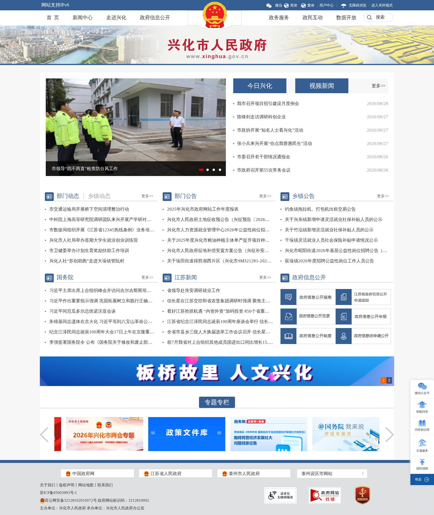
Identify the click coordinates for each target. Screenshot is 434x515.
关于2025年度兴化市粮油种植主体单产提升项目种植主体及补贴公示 (220, 240)
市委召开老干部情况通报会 (263, 156)
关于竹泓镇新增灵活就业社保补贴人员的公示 (329, 229)
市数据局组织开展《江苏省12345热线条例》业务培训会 (102, 229)
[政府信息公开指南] (308, 297)
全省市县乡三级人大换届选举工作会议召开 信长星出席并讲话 (220, 332)
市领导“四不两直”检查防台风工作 (85, 168)
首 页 (53, 17)
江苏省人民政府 (165, 473)
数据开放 (346, 17)
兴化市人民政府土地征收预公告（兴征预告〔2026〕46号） (220, 219)
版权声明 (66, 485)
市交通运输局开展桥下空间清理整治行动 (89, 209)
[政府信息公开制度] (308, 336)
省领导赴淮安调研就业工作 (193, 290)
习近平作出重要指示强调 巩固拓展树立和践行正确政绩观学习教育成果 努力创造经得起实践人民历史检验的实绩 (102, 300)
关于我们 (47, 485)
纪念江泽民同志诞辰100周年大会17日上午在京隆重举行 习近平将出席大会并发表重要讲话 (102, 332)
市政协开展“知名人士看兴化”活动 (270, 130)
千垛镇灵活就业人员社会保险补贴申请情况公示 (331, 240)
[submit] (369, 18)
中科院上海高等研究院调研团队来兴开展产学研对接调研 (102, 219)
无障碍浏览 (357, 5)
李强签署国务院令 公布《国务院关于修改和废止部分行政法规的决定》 (102, 342)
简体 (293, 5)
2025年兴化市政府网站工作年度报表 (203, 209)
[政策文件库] (174, 433)
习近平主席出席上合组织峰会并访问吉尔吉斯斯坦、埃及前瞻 (102, 290)
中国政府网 (82, 473)
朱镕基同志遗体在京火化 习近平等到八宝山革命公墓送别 (102, 321)
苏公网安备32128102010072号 (71, 500)
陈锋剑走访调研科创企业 (261, 116)
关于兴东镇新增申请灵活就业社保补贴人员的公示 (333, 219)
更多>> (378, 85)
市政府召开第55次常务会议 (264, 170)
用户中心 (326, 5)
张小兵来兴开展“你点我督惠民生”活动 (274, 143)
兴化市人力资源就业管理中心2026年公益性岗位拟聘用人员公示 (220, 229)
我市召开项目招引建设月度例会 (268, 103)
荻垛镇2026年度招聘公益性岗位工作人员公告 (329, 261)
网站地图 (86, 485)
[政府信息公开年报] (363, 317)
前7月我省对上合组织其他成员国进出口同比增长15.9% (220, 342)
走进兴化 (116, 17)
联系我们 (105, 485)
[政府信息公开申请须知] (363, 297)
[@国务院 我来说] (339, 433)
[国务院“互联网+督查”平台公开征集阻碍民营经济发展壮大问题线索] (257, 433)
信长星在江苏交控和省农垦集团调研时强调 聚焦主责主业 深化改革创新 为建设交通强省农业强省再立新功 (220, 300)
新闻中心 (83, 17)
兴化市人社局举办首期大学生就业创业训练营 (93, 240)
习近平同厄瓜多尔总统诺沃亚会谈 (82, 311)
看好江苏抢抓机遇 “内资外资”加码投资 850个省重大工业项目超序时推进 (220, 311)
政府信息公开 (155, 17)
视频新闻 (321, 85)
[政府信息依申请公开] (363, 336)
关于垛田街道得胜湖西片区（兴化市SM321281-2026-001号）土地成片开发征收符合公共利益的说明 (220, 261)
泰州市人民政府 (244, 473)
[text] (380, 17)
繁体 (310, 5)
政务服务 (279, 17)
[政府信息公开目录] (308, 317)
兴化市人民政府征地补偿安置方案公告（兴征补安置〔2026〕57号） (220, 250)
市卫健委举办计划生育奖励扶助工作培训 (89, 250)
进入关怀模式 (382, 5)
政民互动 (313, 17)
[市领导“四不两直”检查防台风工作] (136, 126)
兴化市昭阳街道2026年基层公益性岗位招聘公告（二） (338, 250)
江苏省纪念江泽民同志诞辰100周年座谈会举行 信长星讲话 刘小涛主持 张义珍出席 (220, 321)
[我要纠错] (325, 495)
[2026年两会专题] (92, 433)
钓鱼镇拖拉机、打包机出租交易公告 (320, 209)
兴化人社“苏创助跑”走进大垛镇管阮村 (86, 261)
